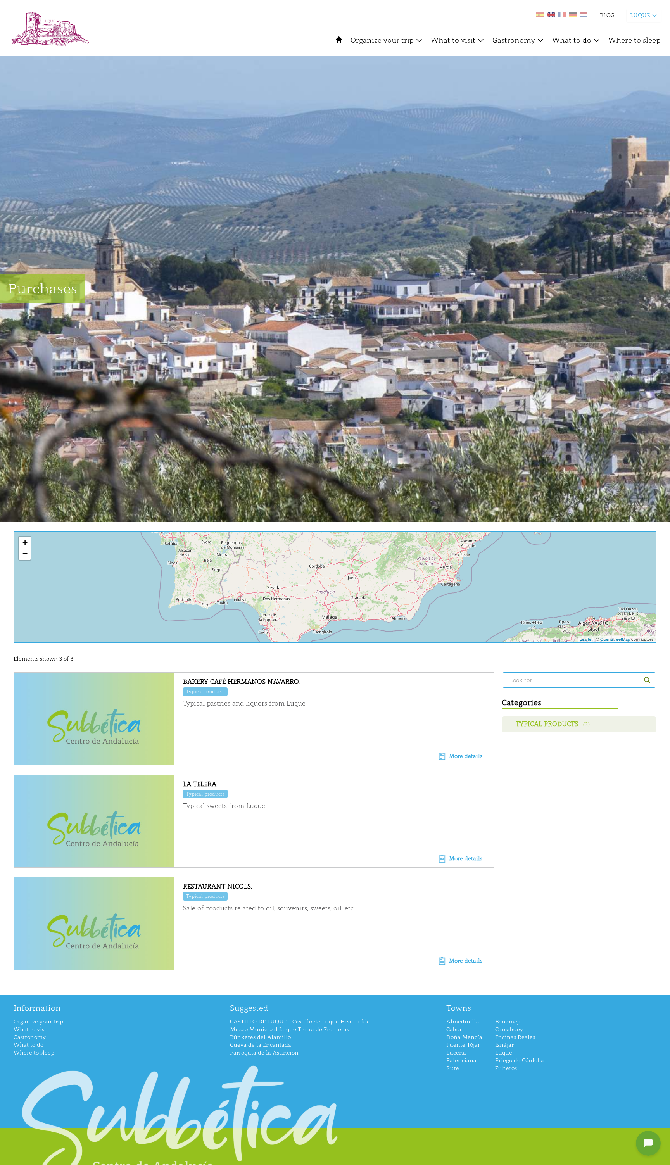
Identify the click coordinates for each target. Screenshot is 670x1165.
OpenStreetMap (615, 639)
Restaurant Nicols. (217, 886)
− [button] (25, 554)
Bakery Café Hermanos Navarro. (241, 681)
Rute (452, 1068)
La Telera (199, 784)
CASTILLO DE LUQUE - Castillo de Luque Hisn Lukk (299, 1021)
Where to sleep (634, 40)
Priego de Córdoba (519, 1060)
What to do (571, 40)
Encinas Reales (515, 1037)
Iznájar (504, 1045)
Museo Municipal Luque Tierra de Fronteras (289, 1029)
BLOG (607, 15)
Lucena (456, 1052)
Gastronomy (513, 40)
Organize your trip (382, 40)
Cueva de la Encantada (260, 1045)
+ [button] (25, 542)
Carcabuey (509, 1029)
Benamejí (508, 1021)
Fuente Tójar (463, 1045)
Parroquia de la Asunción (264, 1052)
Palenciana (461, 1060)
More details (465, 756)
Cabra (453, 1029)
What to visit (453, 40)
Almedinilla (462, 1021)
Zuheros (506, 1068)
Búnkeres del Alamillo (260, 1037)
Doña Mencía (464, 1037)
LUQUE (640, 15)
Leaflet (586, 639)
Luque (503, 1052)
